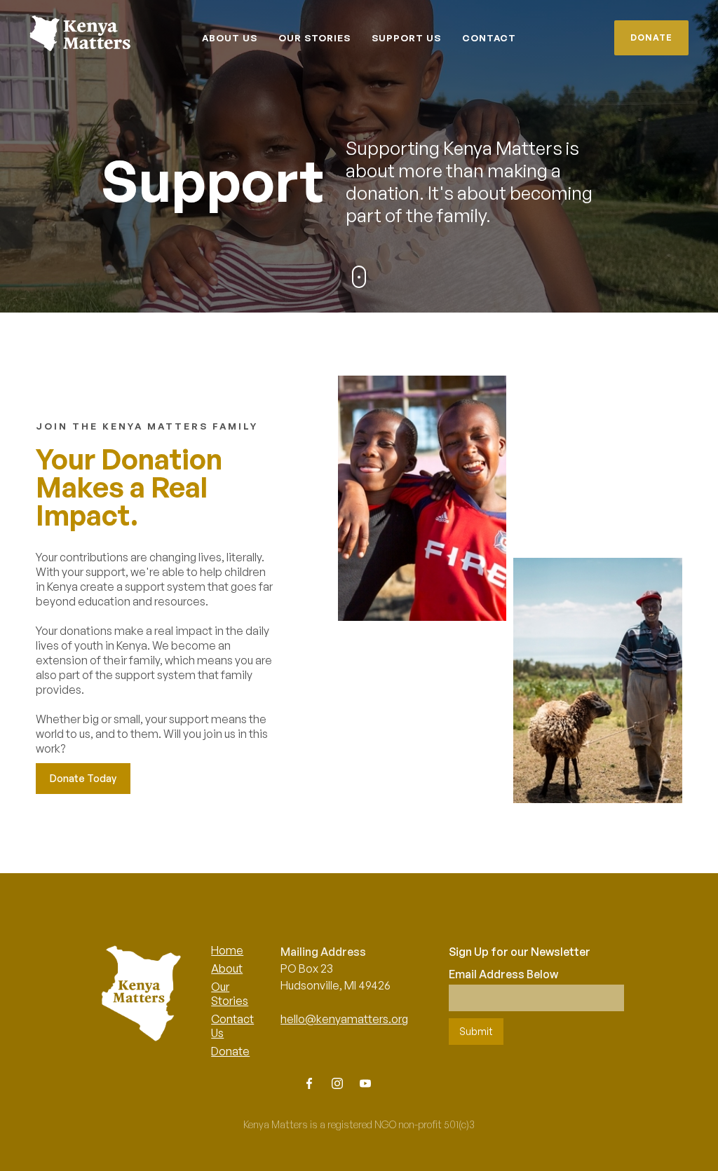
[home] (66, 34)
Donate (230, 1051)
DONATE (651, 37)
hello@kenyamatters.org (344, 1019)
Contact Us (232, 1026)
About (227, 968)
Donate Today (83, 778)
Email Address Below (503, 974)
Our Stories (229, 994)
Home (227, 950)
